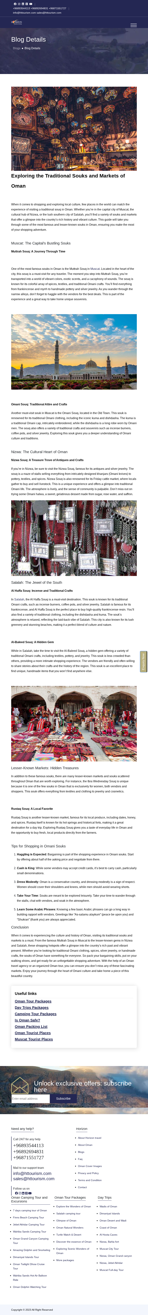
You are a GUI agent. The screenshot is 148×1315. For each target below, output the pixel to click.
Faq (80, 1159)
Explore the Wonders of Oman (73, 1206)
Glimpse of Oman (66, 1220)
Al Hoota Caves (108, 1234)
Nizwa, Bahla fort (109, 1241)
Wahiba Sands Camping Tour (29, 1231)
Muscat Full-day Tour (112, 1269)
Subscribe (63, 1098)
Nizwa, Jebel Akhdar (111, 1262)
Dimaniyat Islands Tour (26, 1257)
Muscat (95, 268)
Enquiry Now (143, 661)
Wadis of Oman (108, 1206)
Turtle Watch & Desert (68, 1234)
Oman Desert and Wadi (113, 1220)
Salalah (19, 599)
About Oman (85, 1144)
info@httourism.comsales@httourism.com (34, 1176)
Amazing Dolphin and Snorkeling (31, 1250)
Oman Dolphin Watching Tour (29, 1287)
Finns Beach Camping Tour (28, 1217)
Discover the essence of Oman (74, 1241)
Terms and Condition (90, 1180)
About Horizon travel (89, 1137)
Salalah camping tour (68, 1213)
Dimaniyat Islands (110, 1213)
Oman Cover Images (90, 1166)
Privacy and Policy (88, 1173)
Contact (82, 1187)
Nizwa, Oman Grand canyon (116, 1255)
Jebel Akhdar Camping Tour (29, 1224)
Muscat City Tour (109, 1248)
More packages (65, 1260)
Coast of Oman (108, 1227)
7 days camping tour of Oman (30, 1210)
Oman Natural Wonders (69, 1227)
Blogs (16, 48)
